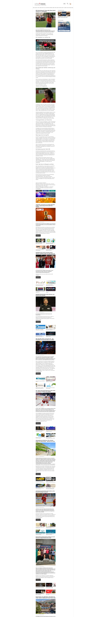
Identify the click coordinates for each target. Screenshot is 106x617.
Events (43, 7)
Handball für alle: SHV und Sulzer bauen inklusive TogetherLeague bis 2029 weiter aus (45, 253)
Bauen (72, 7)
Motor (68, 7)
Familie (70, 7)
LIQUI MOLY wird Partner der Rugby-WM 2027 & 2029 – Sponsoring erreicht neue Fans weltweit (45, 205)
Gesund (57, 7)
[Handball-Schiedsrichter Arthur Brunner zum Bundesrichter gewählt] (46, 304)
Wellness (60, 7)
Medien (53, 7)
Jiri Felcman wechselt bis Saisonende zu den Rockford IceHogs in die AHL (45, 491)
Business (51, 7)
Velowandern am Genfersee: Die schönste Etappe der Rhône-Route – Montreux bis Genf (45, 441)
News (33, 7)
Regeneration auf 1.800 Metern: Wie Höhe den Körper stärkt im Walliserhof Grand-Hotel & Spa (46, 597)
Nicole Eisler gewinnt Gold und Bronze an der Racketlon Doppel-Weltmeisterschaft (45, 537)
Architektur (47, 7)
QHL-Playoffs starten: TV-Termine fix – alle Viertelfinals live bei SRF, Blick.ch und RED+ (45, 339)
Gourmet (65, 7)
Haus (45, 7)
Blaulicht (36, 7)
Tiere (55, 7)
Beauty (63, 7)
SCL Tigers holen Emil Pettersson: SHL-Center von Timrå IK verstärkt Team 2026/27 (45, 391)
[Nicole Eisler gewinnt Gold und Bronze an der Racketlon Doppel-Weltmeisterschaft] (46, 552)
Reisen (41, 7)
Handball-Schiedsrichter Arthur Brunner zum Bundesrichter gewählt (45, 295)
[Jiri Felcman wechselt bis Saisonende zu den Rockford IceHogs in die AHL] (46, 499)
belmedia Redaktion (41, 28)
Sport (39, 7)
